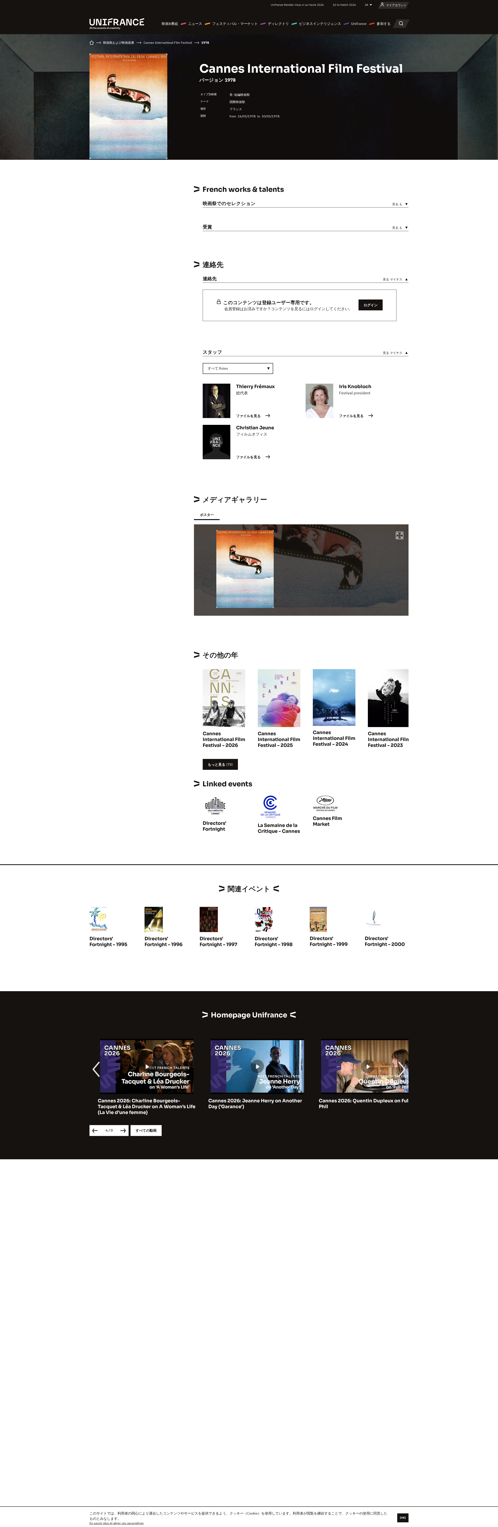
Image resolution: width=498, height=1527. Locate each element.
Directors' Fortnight (214, 826)
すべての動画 (146, 1130)
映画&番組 (170, 23)
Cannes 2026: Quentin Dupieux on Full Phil (356, 1104)
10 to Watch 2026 (344, 5)
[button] (399, 536)
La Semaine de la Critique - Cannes (279, 828)
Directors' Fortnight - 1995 (108, 941)
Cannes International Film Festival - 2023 (389, 739)
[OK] (403, 1517)
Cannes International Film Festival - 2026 (224, 739)
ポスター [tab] (207, 514)
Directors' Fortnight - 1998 (274, 941)
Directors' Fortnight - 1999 (329, 941)
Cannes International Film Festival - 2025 (279, 739)
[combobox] (238, 368)
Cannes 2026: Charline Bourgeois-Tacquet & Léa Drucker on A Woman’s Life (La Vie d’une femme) (138, 1106)
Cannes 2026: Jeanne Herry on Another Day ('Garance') (247, 1104)
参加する (384, 23)
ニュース (195, 23)
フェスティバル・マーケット (235, 23)
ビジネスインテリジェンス (320, 23)
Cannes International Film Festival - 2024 (334, 738)
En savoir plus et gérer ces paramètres (116, 1523)
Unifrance (358, 23)
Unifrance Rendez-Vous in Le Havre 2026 (297, 5)
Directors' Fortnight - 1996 (163, 941)
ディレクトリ (278, 23)
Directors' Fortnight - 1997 (218, 941)
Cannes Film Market (327, 821)
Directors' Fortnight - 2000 (385, 941)
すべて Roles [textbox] (218, 368)
